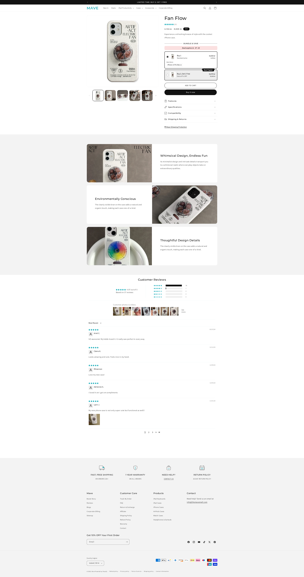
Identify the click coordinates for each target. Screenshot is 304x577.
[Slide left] (89, 95)
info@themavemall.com (197, 502)
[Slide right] (156, 95)
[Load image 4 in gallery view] (134, 95)
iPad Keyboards (159, 499)
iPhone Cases (158, 507)
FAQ (121, 503)
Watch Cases (158, 515)
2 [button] (148, 432)
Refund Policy (125, 520)
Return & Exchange (127, 507)
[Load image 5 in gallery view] (147, 95)
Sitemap (90, 515)
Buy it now (190, 92)
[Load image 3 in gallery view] (122, 95)
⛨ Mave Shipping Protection (175, 127)
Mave (93, 571)
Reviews (90, 503)
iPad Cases (157, 503)
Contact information (162, 571)
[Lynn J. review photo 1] (94, 419)
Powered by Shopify (101, 571)
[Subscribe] (126, 542)
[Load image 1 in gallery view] (98, 95)
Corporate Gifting (93, 511)
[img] (94, 329)
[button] (126, 8)
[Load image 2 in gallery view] (110, 95)
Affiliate (123, 511)
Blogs (89, 507)
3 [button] (152, 432)
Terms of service (136, 571)
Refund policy (113, 571)
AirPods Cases (158, 511)
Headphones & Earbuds (162, 520)
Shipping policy (149, 571)
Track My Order (126, 499)
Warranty (123, 524)
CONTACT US (169, 479)
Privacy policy (124, 571)
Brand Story (91, 499)
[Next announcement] (216, 2)
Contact (123, 528)
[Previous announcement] (87, 2)
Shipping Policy (126, 515)
